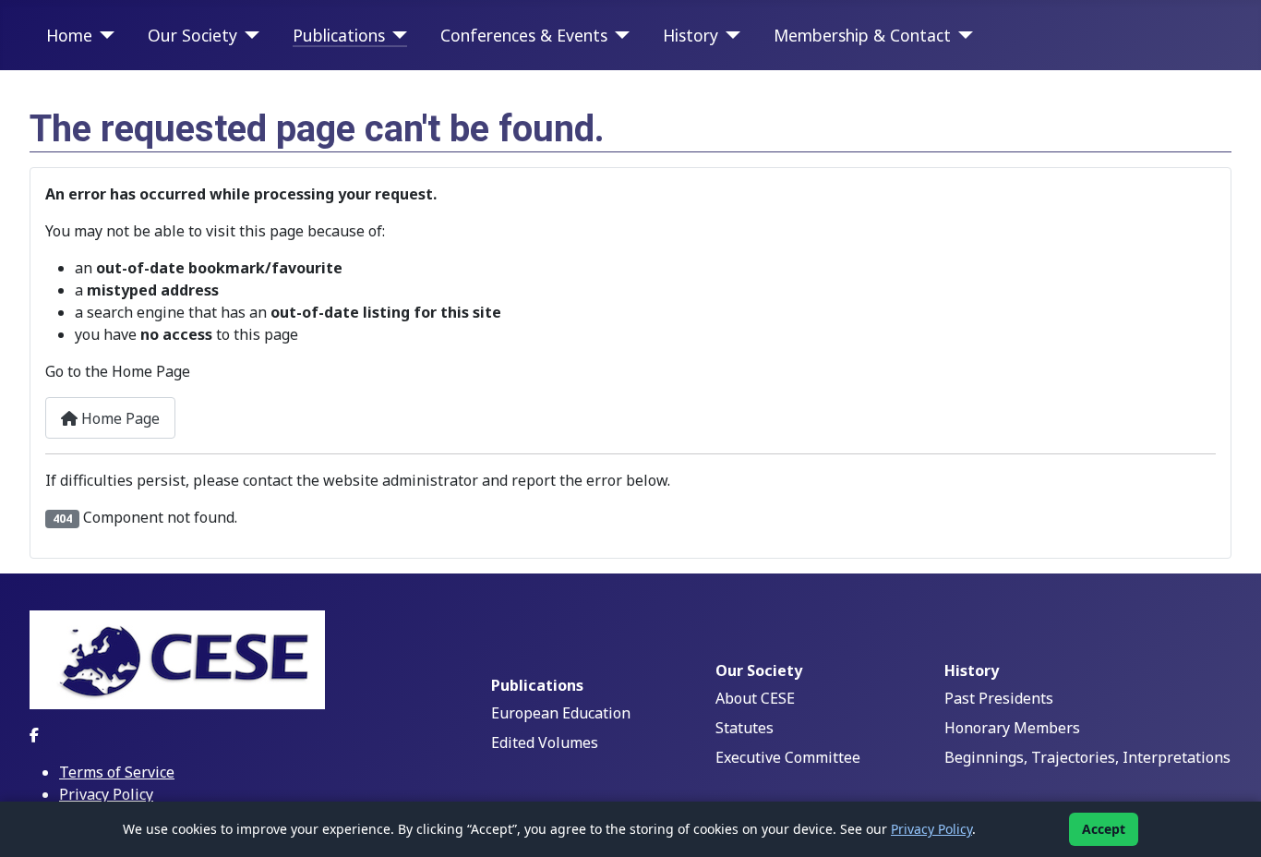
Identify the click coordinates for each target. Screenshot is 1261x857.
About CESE (755, 698)
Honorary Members (1012, 728)
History (690, 35)
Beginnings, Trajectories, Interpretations (1087, 757)
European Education (560, 713)
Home (69, 35)
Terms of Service (116, 772)
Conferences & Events (523, 35)
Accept (1103, 829)
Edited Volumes (544, 742)
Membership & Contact (862, 35)
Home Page (119, 418)
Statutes (744, 728)
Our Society (192, 35)
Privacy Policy (106, 794)
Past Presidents (998, 698)
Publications (339, 35)
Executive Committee (787, 757)
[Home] (103, 35)
